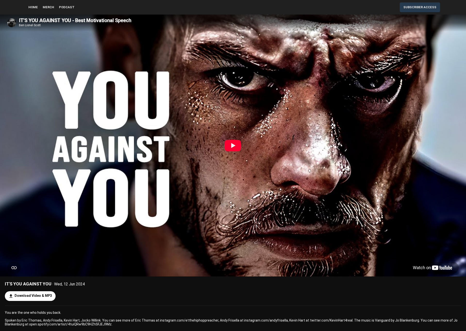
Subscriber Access (419, 7)
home (33, 7)
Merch (48, 7)
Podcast (67, 7)
